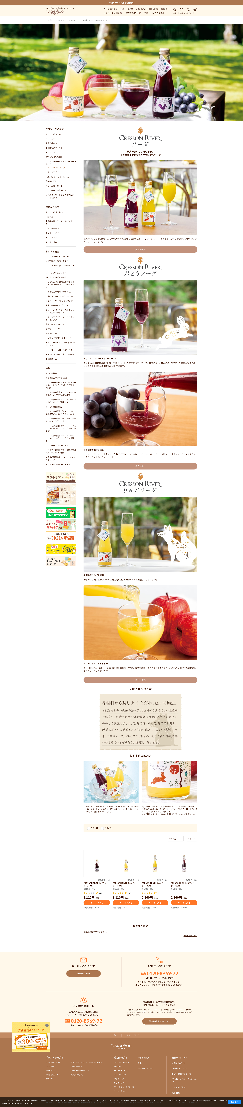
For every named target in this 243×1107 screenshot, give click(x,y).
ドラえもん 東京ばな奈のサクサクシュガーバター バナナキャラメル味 (60, 284)
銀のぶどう (50, 152)
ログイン (188, 13)
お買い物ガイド (141, 9)
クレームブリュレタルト (56, 272)
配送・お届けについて (181, 1073)
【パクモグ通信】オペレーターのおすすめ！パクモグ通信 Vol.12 (61, 400)
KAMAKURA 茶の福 (54, 156)
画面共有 (164, 9)
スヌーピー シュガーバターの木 (59, 349)
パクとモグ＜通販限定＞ (80, 1070)
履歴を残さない (191, 935)
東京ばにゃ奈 (51, 359)
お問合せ (176, 1092)
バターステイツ (52, 172)
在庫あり (108, 828)
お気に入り (181, 13)
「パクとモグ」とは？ (111, 9)
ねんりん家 (50, 138)
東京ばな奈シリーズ (121, 1070)
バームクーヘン (52, 228)
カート (195, 13)
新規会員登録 (153, 9)
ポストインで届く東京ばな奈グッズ (61, 354)
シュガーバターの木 (54, 134)
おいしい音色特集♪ (54, 406)
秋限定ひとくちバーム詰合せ (58, 261)
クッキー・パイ (52, 233)
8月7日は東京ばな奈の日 (56, 277)
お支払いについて (179, 1068)
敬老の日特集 (51, 373)
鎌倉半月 (49, 216)
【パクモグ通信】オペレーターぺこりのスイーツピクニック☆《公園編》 (61, 438)
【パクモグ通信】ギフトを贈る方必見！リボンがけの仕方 (61, 451)
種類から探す (132, 13)
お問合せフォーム (83, 973)
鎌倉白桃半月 (51, 333)
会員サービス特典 (127, 9)
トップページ (50, 20)
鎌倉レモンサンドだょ (55, 324)
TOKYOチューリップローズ (57, 176)
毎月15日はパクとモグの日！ (58, 464)
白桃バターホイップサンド (57, 305)
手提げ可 (94, 828)
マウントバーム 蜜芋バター (57, 256)
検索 (174, 13)
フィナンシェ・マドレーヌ (124, 1087)
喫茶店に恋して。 (53, 181)
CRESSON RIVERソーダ (98, 20)
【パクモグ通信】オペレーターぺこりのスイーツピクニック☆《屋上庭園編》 (61, 428)
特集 (146, 13)
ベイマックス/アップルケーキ (58, 338)
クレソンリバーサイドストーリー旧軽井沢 (73, 20)
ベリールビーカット (54, 185)
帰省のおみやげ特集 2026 (56, 378)
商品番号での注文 (145, 1068)
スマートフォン (133, 1035)
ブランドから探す (111, 13)
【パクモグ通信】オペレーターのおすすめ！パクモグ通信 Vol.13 (61, 393)
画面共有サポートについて (159, 1021)
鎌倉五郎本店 (51, 143)
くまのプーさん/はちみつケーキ (59, 296)
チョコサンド (51, 237)
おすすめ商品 (158, 13)
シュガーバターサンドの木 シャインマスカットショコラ (60, 311)
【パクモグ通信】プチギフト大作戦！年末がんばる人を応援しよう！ (61, 412)
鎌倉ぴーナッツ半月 (54, 329)
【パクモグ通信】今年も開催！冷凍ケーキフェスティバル (61, 419)
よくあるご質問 (179, 1087)
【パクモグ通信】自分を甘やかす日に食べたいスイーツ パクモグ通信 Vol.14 (61, 385)
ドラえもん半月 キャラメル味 (58, 291)
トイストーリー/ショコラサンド (59, 300)
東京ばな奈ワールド (54, 147)
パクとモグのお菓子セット (57, 190)
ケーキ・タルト (52, 242)
